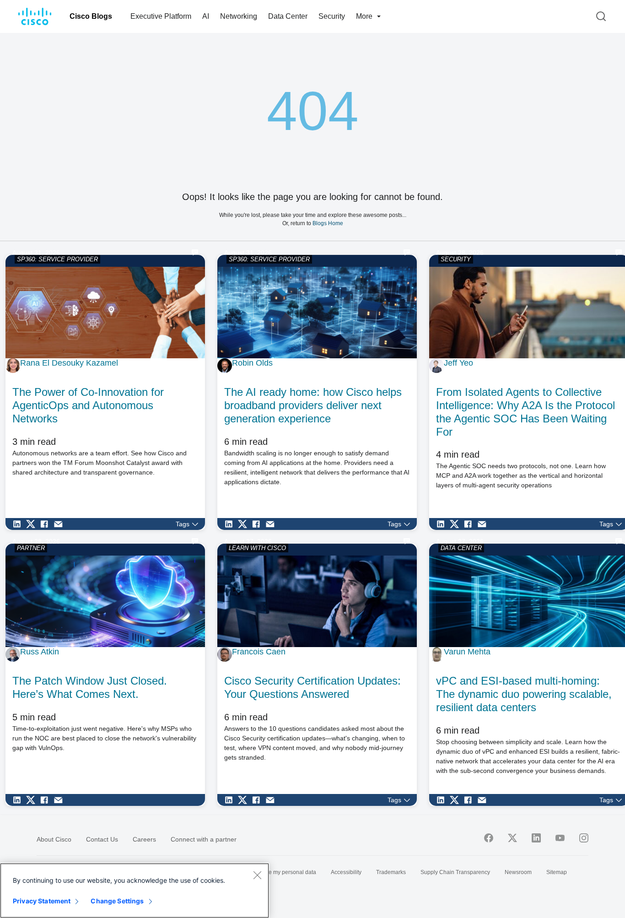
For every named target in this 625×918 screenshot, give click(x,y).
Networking (238, 16)
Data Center (287, 16)
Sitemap (556, 872)
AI (205, 16)
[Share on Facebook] (47, 524)
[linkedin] (536, 837)
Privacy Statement (41, 901)
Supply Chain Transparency (455, 872)
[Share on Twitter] (33, 524)
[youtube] (560, 837)
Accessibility (346, 872)
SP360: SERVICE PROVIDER (57, 259)
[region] (134, 890)
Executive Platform (160, 16)
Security (331, 16)
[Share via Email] (60, 524)
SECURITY (456, 259)
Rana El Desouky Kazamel (69, 362)
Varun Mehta (467, 651)
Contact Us (102, 839)
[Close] (257, 875)
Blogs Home (327, 223)
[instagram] (583, 837)
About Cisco (54, 839)
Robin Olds (252, 362)
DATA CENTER (461, 548)
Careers (144, 839)
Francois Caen (259, 651)
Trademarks (391, 872)
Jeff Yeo (458, 362)
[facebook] (488, 837)
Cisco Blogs (91, 16)
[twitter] (512, 837)
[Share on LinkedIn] (19, 524)
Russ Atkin (39, 651)
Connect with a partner (204, 839)
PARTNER (31, 548)
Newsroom (518, 872)
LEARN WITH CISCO (257, 548)
